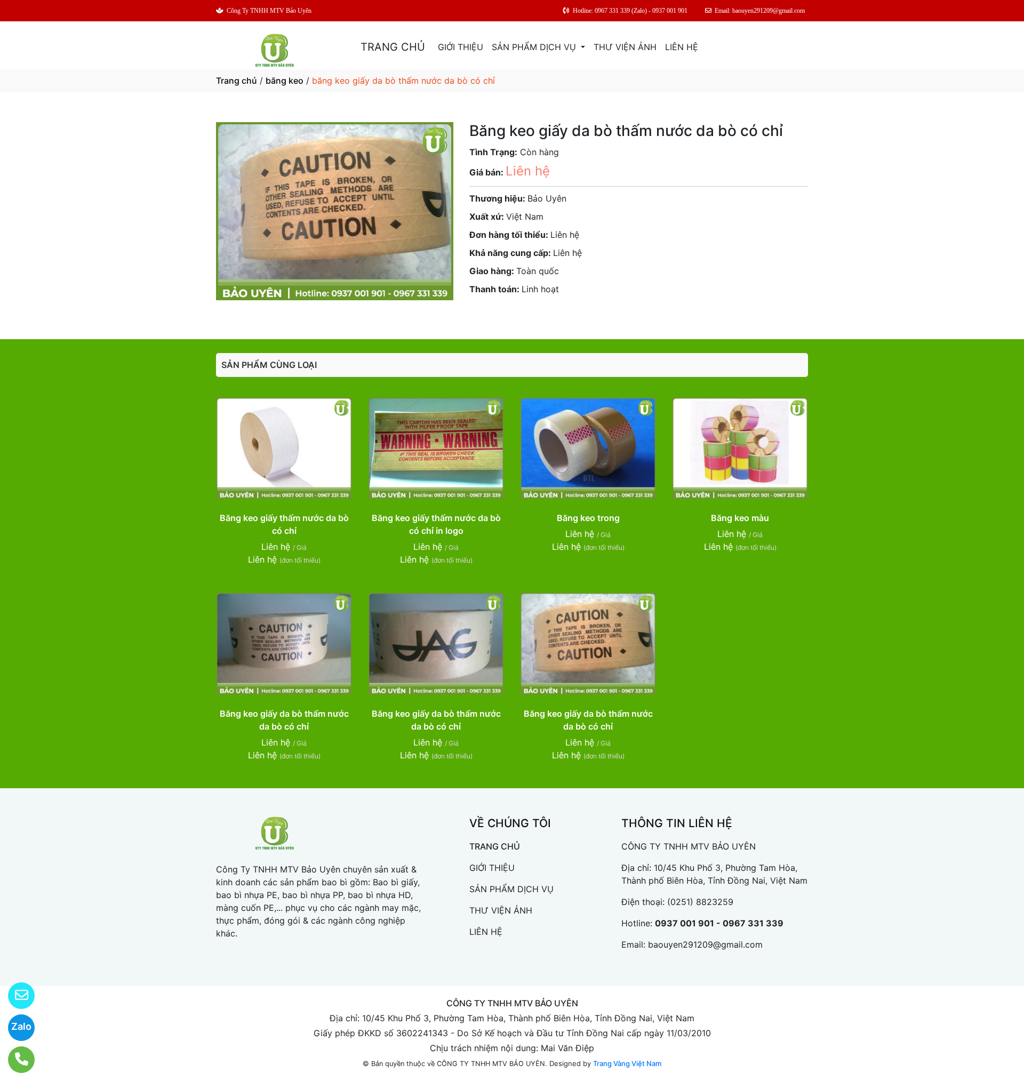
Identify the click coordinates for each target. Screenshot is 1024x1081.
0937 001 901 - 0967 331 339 (719, 923)
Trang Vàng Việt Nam (627, 1063)
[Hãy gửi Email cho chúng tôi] (14, 995)
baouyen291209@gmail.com (705, 944)
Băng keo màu (740, 518)
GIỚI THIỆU (460, 47)
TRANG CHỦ (393, 47)
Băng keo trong (588, 518)
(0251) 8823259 (700, 901)
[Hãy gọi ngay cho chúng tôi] (14, 1059)
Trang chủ (236, 80)
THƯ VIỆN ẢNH (625, 47)
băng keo (284, 80)
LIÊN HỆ (681, 47)
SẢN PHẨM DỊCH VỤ (535, 47)
